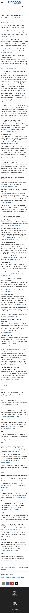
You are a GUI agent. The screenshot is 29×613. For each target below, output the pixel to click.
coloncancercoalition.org (20, 497)
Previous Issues (14, 594)
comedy (8, 575)
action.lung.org (10, 469)
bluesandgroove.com (7, 332)
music (22, 577)
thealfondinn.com (22, 304)
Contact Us (14, 595)
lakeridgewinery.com (12, 239)
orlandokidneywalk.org (12, 560)
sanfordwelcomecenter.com (9, 186)
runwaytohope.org (15, 529)
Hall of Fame (14, 604)
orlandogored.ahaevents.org (9, 440)
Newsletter (14, 596)
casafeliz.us (20, 365)
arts (5, 575)
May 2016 (16, 567)
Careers (14, 593)
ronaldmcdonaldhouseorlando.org (10, 416)
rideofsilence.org (5, 275)
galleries (9, 577)
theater (15, 579)
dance (16, 575)
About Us (14, 592)
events (2, 577)
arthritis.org (4, 487)
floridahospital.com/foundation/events (11, 397)
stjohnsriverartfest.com (7, 36)
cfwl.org (17, 451)
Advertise (14, 591)
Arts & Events (14, 601)
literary (13, 577)
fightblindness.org (14, 404)
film (6, 577)
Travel (14, 603)
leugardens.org (19, 158)
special (7, 579)
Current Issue (14, 597)
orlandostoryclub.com (12, 428)
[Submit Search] (21, 6)
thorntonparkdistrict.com (8, 202)
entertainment (22, 575)
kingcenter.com (21, 90)
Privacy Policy (14, 609)
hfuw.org (7, 536)
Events (11, 574)
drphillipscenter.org (14, 225)
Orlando (3, 579)
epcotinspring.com (11, 68)
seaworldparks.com (12, 143)
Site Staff (11, 22)
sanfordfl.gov (15, 379)
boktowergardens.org (10, 131)
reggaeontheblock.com (7, 101)
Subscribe (14, 590)
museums (18, 577)
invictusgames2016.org (7, 174)
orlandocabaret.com (6, 52)
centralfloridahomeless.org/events (10, 509)
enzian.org (15, 521)
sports (11, 579)
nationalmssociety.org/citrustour (10, 550)
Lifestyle (14, 602)
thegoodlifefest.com (12, 316)
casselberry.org (23, 213)
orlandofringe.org (10, 291)
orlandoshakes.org (6, 117)
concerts (13, 575)
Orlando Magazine (14, 2)
